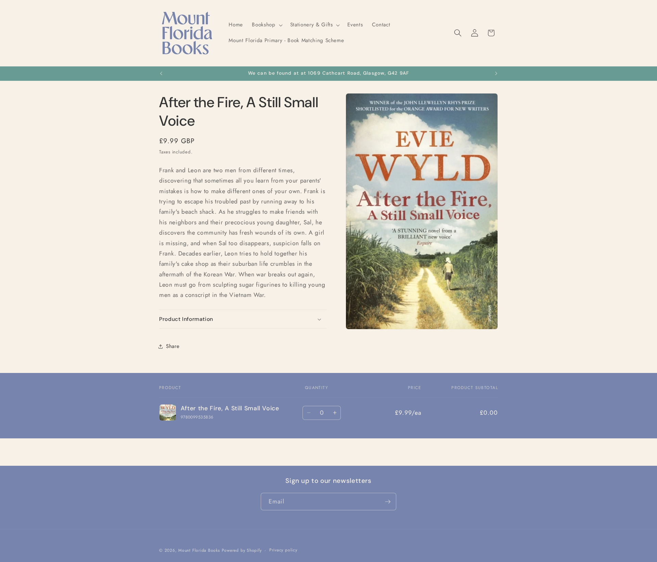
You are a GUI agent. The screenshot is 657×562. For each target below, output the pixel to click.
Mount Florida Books (199, 550)
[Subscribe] (387, 502)
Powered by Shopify (242, 550)
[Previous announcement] (161, 73)
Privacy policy (283, 550)
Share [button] (172, 346)
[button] (266, 25)
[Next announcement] (496, 73)
